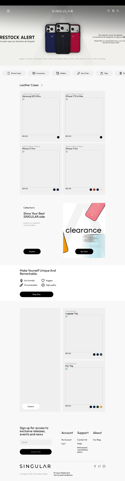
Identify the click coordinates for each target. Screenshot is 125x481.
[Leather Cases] (42, 85)
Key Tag (69, 365)
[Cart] (113, 10)
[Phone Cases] (8, 73)
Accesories (40, 73)
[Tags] (101, 73)
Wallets (63, 73)
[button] (8, 11)
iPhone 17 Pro (28, 148)
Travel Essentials (70, 311)
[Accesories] (34, 73)
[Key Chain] (78, 73)
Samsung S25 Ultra (31, 96)
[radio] (58, 137)
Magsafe (37, 94)
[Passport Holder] (120, 73)
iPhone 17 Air (72, 148)
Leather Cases (29, 85)
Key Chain (85, 73)
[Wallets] (57, 73)
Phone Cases (16, 73)
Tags (106, 73)
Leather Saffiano (27, 94)
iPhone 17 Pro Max (74, 96)
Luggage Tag (71, 313)
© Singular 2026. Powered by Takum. (34, 474)
